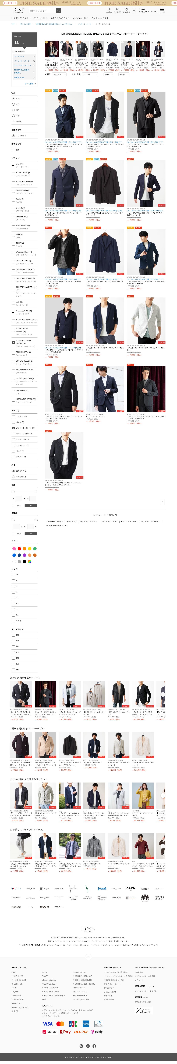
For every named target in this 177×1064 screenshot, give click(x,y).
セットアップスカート (129, 522)
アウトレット (19, 57)
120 (17, 646)
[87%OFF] (64, 389)
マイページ (139, 980)
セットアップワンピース (150, 522)
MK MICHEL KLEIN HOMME (21, 71)
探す (31, 505)
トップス (19, 416)
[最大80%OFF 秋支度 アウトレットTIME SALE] (88, 3)
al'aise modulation (22, 252)
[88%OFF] (64, 115)
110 (17, 641)
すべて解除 (29, 84)
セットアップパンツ (110, 522)
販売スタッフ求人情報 (143, 1002)
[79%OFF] (105, 320)
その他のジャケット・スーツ (57, 525)
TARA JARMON (22, 226)
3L (17, 604)
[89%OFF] (146, 115)
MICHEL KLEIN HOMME (22, 329)
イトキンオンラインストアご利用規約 (118, 976)
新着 (17, 150)
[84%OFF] (146, 183)
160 (17, 670)
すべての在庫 (21, 477)
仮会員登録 (139, 972)
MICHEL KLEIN (22, 173)
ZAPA (18, 234)
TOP (13, 24)
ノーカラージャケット (55, 522)
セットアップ (72, 522)
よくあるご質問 (110, 992)
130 (17, 652)
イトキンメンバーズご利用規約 (116, 972)
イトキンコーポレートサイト (146, 991)
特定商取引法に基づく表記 (114, 980)
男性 (17, 110)
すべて (18, 98)
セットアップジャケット (89, 522)
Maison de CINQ (22, 311)
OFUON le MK (21, 190)
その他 (18, 122)
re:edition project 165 (24, 379)
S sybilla (19, 208)
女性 (17, 104)
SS (17, 575)
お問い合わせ (109, 1000)
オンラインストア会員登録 (145, 976)
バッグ (19, 451)
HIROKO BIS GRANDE (25, 399)
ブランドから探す (25, 24)
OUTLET (15, 1011)
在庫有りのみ (19, 77)
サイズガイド (109, 996)
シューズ (19, 457)
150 (17, 664)
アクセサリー (21, 445)
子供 (17, 116)
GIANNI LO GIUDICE (24, 270)
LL (17, 598)
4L (17, 609)
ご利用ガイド (109, 988)
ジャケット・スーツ (84, 24)
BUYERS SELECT (23, 361)
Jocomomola (21, 217)
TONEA (19, 243)
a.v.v (18, 164)
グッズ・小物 (21, 439)
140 (17, 658)
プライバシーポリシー (112, 984)
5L (17, 615)
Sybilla (18, 199)
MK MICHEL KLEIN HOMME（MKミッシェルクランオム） (54, 24)
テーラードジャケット (22, 65)
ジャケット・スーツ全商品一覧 (105, 515)
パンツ (19, 422)
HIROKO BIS (21, 390)
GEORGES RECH (23, 261)
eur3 (17, 302)
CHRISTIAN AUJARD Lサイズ (26, 288)
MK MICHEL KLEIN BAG (25, 320)
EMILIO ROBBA (22, 352)
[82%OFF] (105, 183)
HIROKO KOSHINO (23, 370)
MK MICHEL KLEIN (23, 182)
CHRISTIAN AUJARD (24, 278)
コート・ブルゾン (23, 434)
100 (17, 635)
